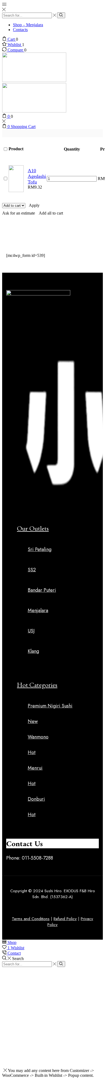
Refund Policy (65, 919)
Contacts (20, 29)
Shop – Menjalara (28, 24)
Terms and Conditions (31, 919)
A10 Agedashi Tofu (37, 176)
